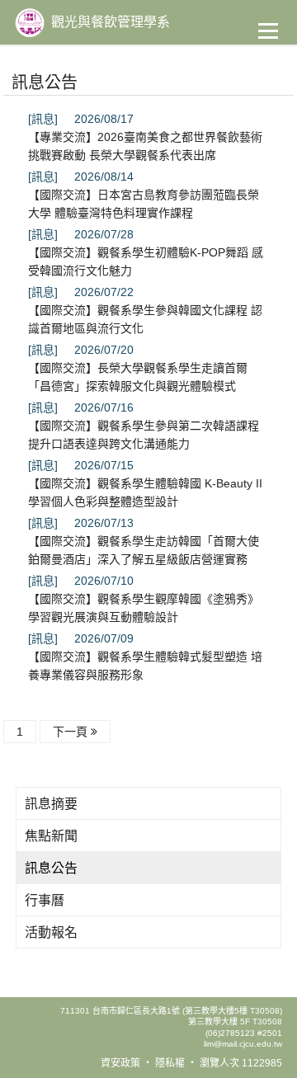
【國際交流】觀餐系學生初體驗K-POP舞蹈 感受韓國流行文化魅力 (145, 261)
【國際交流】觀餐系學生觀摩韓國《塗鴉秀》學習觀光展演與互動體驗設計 (143, 608)
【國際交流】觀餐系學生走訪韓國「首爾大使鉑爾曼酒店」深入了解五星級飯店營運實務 (143, 550)
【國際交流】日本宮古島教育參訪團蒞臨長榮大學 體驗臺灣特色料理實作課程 (143, 203)
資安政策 (120, 1063)
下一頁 (72, 731)
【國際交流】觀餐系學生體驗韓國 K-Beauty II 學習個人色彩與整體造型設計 (145, 492)
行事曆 (44, 900)
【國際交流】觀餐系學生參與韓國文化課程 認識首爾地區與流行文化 (145, 319)
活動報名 (51, 932)
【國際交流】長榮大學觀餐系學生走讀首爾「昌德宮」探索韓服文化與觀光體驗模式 (138, 377)
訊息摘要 (51, 804)
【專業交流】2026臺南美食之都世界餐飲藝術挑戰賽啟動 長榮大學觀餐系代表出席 (145, 146)
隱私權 (170, 1063)
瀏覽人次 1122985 (241, 1063)
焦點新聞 (51, 836)
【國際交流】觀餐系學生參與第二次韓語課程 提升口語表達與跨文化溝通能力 (143, 434)
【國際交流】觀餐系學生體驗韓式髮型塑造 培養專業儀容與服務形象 (145, 665)
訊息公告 (51, 868)
